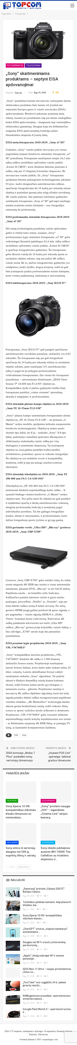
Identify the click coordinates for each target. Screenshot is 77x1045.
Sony (24, 735)
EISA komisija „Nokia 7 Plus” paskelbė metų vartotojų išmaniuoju (20, 756)
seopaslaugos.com (50, 1039)
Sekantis (23, 867)
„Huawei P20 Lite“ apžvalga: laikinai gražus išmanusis (59, 756)
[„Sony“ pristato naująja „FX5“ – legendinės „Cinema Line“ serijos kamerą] (56, 792)
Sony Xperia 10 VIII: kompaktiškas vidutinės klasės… (42, 917)
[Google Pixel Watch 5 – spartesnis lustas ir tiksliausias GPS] (13, 1013)
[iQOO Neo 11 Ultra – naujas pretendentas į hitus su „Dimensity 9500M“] (13, 973)
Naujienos (12, 842)
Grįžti (11, 867)
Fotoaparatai (15, 65)
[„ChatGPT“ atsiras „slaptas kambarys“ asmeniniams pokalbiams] (13, 932)
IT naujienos (16, 1031)
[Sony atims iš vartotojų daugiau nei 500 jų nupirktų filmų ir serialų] (21, 833)
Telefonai (12, 801)
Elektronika (48, 842)
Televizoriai (33, 65)
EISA (16, 735)
